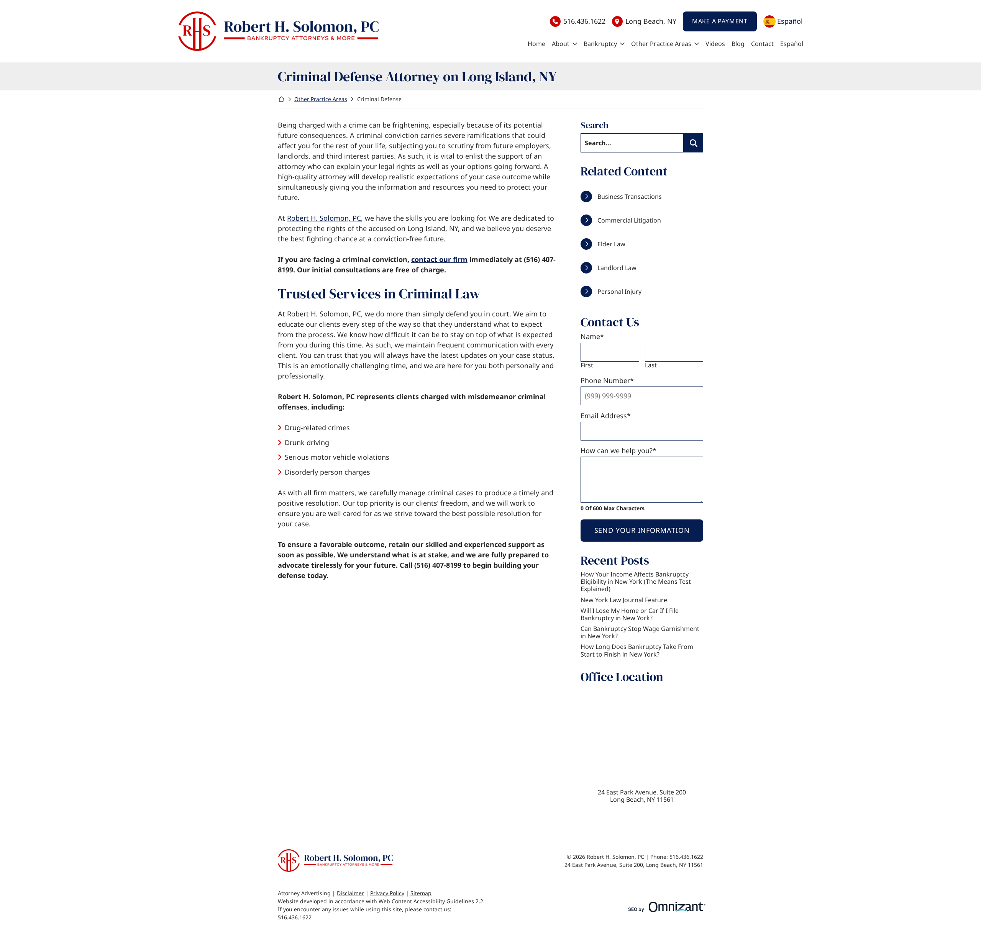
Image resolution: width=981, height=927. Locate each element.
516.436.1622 (584, 21)
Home (536, 43)
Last (651, 365)
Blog (738, 43)
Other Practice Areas (661, 43)
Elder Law (611, 244)
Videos (715, 43)
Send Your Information (642, 530)
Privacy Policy (387, 893)
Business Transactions (629, 196)
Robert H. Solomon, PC (324, 218)
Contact (762, 43)
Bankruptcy (600, 43)
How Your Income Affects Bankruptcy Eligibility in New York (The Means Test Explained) (636, 582)
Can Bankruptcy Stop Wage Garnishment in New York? (640, 632)
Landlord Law (617, 268)
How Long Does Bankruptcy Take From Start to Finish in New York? (637, 650)
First (587, 365)
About (560, 43)
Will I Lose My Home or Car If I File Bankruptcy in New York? (630, 614)
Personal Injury (619, 291)
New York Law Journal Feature (624, 600)
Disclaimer (350, 893)
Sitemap (420, 893)
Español (790, 21)
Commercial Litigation (629, 220)
